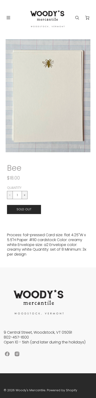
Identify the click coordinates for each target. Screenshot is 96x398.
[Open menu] (8, 17)
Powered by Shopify (62, 390)
